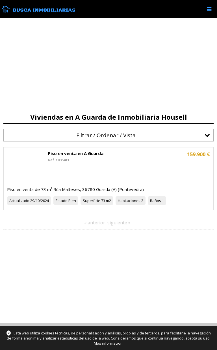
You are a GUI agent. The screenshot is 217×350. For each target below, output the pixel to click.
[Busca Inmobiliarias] (6, 11)
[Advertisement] (108, 65)
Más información (108, 343)
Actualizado (19, 200)
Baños (155, 200)
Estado (62, 200)
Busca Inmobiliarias (44, 10)
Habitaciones (129, 200)
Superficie (91, 200)
